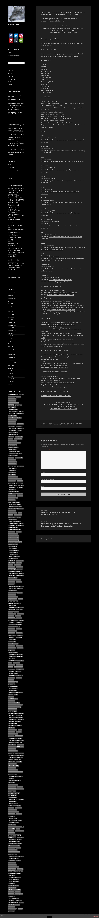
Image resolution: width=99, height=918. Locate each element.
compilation (11, 478)
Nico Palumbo (19, 715)
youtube (14, 269)
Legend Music (11, 658)
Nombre (44, 472)
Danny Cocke (12, 487)
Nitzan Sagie (20, 719)
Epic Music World (14, 211)
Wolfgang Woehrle (13, 902)
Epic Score (12, 560)
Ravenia (20, 776)
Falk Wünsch (20, 569)
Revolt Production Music (13, 784)
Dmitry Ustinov (20, 508)
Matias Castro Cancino (13, 673)
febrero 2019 (11, 381)
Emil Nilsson (11, 525)
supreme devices (12, 843)
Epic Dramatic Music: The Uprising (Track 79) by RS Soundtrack (16, 145)
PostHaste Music (12, 763)
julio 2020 (10, 336)
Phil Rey (11, 242)
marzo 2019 (11, 379)
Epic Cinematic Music (13, 533)
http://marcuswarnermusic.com (56, 290)
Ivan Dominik (18, 624)
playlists (11, 759)
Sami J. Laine (12, 799)
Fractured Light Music (13, 577)
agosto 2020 (11, 333)
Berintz (11, 438)
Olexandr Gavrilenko (12, 729)
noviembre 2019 (12, 357)
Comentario (45, 450)
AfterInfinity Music (19, 188)
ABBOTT (18, 396)
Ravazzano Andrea (12, 776)
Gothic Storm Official (13, 214)
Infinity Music (18, 618)
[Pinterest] (11, 40)
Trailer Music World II (13, 881)
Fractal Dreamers (20, 575)
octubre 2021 (11, 295)
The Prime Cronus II (12, 854)
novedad (14, 235)
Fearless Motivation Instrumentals (15, 571)
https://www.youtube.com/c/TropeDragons (54, 387)
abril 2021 (10, 311)
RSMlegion (12, 252)
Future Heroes (12, 584)
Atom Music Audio (13, 432)
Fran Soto (18, 579)
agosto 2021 (11, 301)
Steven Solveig (12, 839)
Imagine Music (21, 613)
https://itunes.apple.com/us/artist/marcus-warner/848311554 (64, 307)
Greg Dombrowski (12, 605)
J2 (17, 626)
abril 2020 (10, 344)
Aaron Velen (11, 396)
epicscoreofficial (20, 560)
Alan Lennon (18, 405)
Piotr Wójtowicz (12, 755)
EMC (15, 194)
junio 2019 (10, 371)
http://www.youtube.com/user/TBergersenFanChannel (57, 383)
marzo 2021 (11, 314)
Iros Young (11, 622)
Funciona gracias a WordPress (49, 539)
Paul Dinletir (11, 736)
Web (42, 486)
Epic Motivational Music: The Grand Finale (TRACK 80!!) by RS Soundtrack (16, 137)
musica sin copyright (16, 229)
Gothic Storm (12, 212)
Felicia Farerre (12, 573)
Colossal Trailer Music (13, 476)
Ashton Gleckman (12, 430)
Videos (9, 175)
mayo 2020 (10, 341)
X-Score (18, 904)
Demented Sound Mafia (14, 502)
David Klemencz (12, 495)
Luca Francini (16, 662)
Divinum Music (18, 506)
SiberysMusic (11, 816)
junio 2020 (10, 338)
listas (10, 662)
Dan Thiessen (12, 489)
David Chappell (12, 493)
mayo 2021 (10, 309)
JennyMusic (11, 637)
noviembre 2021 (12, 293)
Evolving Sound (12, 569)
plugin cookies (95, 916)
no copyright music (15, 233)
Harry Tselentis (12, 609)
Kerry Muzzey (11, 650)
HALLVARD (20, 607)
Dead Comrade (12, 500)
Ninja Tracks (11, 230)
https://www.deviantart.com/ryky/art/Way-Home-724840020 (67, 161)
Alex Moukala (12, 413)
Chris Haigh (18, 453)
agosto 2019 (11, 365)
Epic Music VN (13, 207)
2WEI (21, 394)
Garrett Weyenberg (12, 590)
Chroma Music (20, 466)
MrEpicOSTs (12, 217)
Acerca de (10, 76)
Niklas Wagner (19, 717)
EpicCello (19, 531)
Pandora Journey (13, 734)
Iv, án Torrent (18, 622)
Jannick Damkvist (12, 635)
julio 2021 (10, 303)
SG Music (11, 814)
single (12, 256)
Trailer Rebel (11, 883)
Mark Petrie (18, 671)
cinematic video (12, 468)
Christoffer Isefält (12, 464)
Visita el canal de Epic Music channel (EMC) (63, 32)
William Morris (18, 900)
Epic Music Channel (13, 202)
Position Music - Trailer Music (15, 761)
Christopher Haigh (12, 466)
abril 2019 (10, 376)
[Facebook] (11, 35)
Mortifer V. (11, 696)
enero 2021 (11, 320)
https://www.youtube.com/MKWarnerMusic (60, 294)
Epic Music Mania (12, 548)
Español (10, 52)
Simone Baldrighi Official (13, 822)
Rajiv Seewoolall (11, 245)
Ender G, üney (19, 525)
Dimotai (18, 504)
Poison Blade (17, 759)
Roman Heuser (12, 791)
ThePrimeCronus (13, 263)
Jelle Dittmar (20, 635)
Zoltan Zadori (12, 911)
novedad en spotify (15, 725)
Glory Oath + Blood (12, 599)
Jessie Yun (19, 637)
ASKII (19, 430)
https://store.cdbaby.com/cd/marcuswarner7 (60, 340)
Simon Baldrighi (13, 818)
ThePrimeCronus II (12, 856)
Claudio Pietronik (12, 472)
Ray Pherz (11, 778)
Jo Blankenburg (12, 639)
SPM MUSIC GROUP (13, 258)
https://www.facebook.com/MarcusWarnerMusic (62, 292)
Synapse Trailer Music (14, 845)
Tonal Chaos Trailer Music (14, 873)
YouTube (10, 178)
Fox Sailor (11, 575)
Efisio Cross (10, 194)
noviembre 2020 (12, 325)
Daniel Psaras (20, 485)
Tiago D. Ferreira (12, 864)
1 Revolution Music (13, 394)
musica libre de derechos (16, 704)
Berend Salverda (19, 436)
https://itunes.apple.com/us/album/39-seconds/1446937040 (63, 322)
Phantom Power (12, 744)
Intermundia (20, 620)
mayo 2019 (10, 373)
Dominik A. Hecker (12, 510)
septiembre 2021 (12, 298)
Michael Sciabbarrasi (13, 686)
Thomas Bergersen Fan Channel (14, 860)
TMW (21, 263)
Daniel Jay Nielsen (12, 485)
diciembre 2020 (12, 322)
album (18, 190)
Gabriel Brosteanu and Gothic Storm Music (16, 586)
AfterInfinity (11, 188)
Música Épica (13, 24)
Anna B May (19, 426)
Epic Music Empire (13, 544)
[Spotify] (21, 40)
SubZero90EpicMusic (13, 262)
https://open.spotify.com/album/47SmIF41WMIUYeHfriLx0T (64, 333)
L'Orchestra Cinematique (16, 216)
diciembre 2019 (12, 354)
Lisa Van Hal (20, 660)
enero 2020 (11, 352)
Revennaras (11, 782)
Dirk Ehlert (11, 506)
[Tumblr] (16, 40)
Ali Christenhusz (20, 413)
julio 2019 (10, 368)
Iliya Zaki (16, 611)
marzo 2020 (11, 346)
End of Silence (12, 531)
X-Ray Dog (11, 904)
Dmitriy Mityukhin (12, 508)
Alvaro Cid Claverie (12, 415)
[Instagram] (21, 35)
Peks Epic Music (12, 740)
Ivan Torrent (11, 626)
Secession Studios (12, 254)
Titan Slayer (20, 869)
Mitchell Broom (19, 692)
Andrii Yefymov (12, 426)
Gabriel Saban (12, 588)
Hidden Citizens (20, 609)
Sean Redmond (19, 807)
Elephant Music (12, 519)
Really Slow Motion (15, 248)
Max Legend (19, 677)
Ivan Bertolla (11, 624)
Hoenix (10, 611)
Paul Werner (11, 738)
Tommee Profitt (19, 871)
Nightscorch (11, 717)
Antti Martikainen (12, 428)
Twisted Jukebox (12, 887)
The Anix (18, 847)
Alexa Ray (21, 411)
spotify (13, 260)
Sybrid (19, 843)
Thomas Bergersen (13, 858)
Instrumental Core (12, 620)
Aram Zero (20, 428)
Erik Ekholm (18, 564)
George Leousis (12, 592)
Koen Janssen (12, 654)
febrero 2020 (11, 349)
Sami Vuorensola (12, 801)
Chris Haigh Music (13, 455)
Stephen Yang (20, 837)
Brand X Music (18, 438)
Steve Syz (19, 839)
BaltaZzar (11, 436)
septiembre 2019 (12, 362)
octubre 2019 (11, 360)
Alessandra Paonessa (13, 409)
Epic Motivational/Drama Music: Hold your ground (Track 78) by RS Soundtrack (16, 152)
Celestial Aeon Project (14, 451)
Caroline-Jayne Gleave (13, 447)
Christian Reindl (19, 457)
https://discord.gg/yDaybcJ (70, 56)
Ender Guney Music (15, 198)
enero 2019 (11, 384)
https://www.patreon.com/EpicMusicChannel (69, 54)
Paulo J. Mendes (19, 736)
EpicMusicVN (13, 206)
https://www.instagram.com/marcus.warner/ (61, 297)
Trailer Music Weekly (15, 265)
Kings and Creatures (13, 652)
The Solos (21, 856)
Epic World (12, 562)
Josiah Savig (11, 645)
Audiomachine (13, 192)
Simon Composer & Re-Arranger (15, 820)
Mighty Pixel (11, 692)
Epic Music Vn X (12, 209)
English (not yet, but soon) (14, 55)
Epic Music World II (13, 558)
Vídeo (43, 423)
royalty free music (15, 250)
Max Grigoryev (12, 677)
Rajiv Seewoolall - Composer (15, 134)
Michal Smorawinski (13, 690)
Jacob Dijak (19, 628)
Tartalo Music (11, 847)
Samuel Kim (12, 805)
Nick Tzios (11, 715)
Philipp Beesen (20, 744)
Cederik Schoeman (12, 449)
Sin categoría (11, 172)
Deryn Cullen (11, 504)
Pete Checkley (20, 740)
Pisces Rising (20, 755)
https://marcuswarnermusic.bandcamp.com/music (63, 303)
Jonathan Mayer (12, 641)
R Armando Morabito (12, 774)
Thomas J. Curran (12, 862)
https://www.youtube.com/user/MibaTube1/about (56, 395)
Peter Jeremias (12, 742)
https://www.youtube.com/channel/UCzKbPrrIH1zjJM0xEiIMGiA (60, 378)
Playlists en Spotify (13, 82)
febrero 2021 (11, 317)
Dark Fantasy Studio (13, 491)
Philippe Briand (12, 746)
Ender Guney (13, 196)
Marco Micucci (11, 669)
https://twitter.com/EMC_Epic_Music (57, 368)
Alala (10, 190)
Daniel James (19, 483)
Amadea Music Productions (15, 417)
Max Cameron (19, 675)
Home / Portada (12, 74)
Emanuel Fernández (13, 523)
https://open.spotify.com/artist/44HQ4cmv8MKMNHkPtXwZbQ (65, 305)
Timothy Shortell (12, 869)
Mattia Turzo (11, 675)
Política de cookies (12, 79)
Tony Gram (11, 875)
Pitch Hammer (19, 757)
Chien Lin (11, 453)
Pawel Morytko (19, 738)
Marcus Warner (20, 669)
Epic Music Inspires (13, 546)
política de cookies (82, 914)
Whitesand (11, 900)
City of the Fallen (12, 470)
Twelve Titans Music (13, 885)
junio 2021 (10, 306)
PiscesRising (11, 757)
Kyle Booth (19, 654)
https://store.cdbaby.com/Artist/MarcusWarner (61, 309)
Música (9, 164)
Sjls (18, 828)
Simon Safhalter (12, 824)
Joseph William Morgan (13, 643)
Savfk (18, 805)
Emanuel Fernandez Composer (14, 521)
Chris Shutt (11, 457)
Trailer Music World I (13, 879)
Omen (20, 729)
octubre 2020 (11, 328)
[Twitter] (16, 35)
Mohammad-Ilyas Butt (13, 124)
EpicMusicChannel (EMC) (14, 204)
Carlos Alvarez (12, 445)
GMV (20, 599)
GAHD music (19, 588)
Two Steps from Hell (14, 267)
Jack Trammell (11, 628)
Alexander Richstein (13, 411)
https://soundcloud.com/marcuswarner (61, 301)
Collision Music (12, 474)
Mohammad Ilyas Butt (13, 694)
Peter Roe (19, 742)
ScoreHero (11, 807)
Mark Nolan (11, 671)
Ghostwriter (19, 592)
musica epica (14, 703)
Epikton (19, 562)
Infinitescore (11, 618)
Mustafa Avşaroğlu (12, 711)
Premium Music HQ (13, 243)
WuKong (22, 902)
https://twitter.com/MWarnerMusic (56, 299)
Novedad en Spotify (13, 170)
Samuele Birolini (13, 803)
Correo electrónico (48, 479)
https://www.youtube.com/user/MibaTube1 (70, 355)
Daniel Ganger (12, 483)
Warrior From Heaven (14, 898)
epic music (16, 200)
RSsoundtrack (21, 252)
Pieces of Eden (12, 753)
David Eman (19, 493)
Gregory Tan (12, 607)
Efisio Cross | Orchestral (14, 517)
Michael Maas (12, 684)
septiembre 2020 (12, 330)
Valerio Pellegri (12, 896)
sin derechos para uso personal (16, 826)
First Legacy (20, 573)
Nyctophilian (11, 727)
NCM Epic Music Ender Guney (16, 713)
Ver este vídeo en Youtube (63, 26)
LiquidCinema (12, 660)
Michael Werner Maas (13, 688)
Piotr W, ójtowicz (20, 753)
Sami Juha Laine (20, 799)
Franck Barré (11, 579)
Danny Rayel (19, 487)
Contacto (10, 84)
